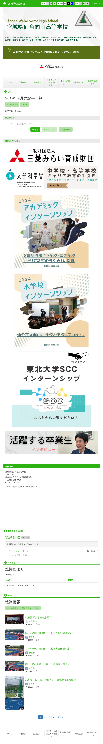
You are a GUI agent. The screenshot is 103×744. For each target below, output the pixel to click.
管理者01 (32, 637)
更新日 (71, 580)
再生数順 (26, 608)
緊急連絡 (13, 537)
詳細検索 (67, 129)
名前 (8, 580)
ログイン (96, 3)
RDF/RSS (25, 538)
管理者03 (32, 621)
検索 (36, 129)
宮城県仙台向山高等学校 (19, 3)
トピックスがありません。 (18, 551)
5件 (36, 608)
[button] (24, 82)
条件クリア (50, 129)
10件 (24, 104)
